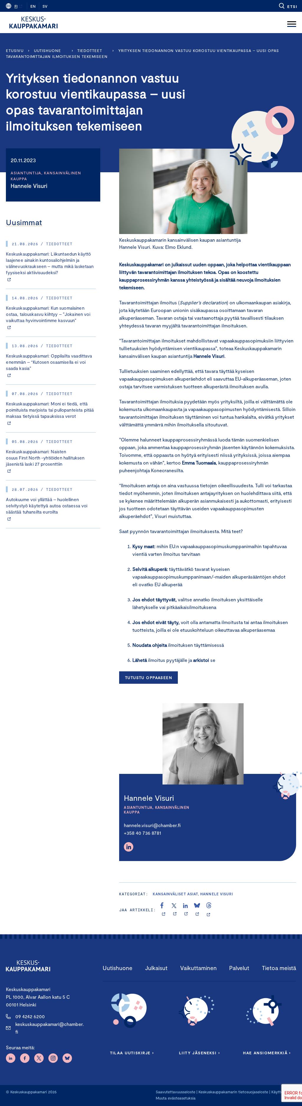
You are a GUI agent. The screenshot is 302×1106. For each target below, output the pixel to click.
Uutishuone (47, 50)
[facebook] (163, 909)
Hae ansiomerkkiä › (267, 1052)
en (33, 6)
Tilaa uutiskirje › (132, 1052)
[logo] (33, 22)
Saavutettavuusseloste (175, 1091)
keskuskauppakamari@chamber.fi (49, 1027)
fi (15, 6)
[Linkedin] (128, 847)
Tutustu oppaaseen (148, 677)
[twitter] (175, 910)
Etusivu (14, 50)
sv (44, 6)
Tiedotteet (89, 50)
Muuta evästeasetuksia (176, 1098)
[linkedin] (186, 910)
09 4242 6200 (30, 1016)
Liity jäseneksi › (199, 1052)
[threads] (208, 910)
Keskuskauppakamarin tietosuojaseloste (232, 1091)
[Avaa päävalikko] (291, 22)
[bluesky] (197, 909)
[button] (287, 6)
